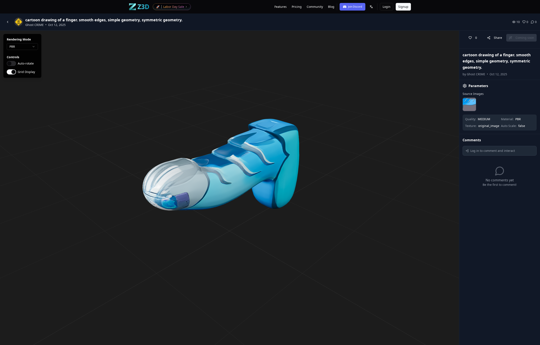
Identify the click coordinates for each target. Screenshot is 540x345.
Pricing (297, 7)
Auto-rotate (26, 63)
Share (498, 38)
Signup (403, 7)
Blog (331, 7)
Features (280, 7)
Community (315, 7)
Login (386, 7)
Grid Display (26, 71)
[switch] (11, 63)
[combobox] (22, 46)
